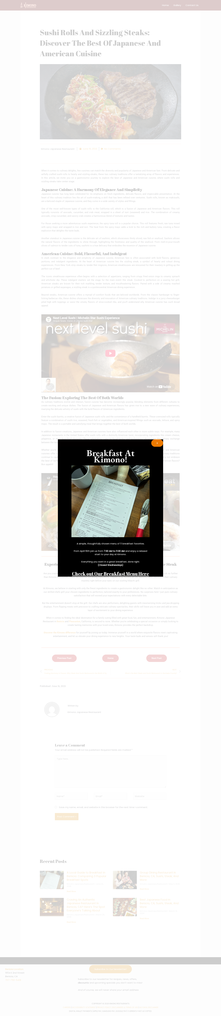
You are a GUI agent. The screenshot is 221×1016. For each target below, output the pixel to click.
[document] (110, 508)
